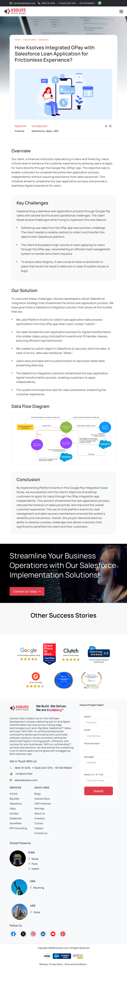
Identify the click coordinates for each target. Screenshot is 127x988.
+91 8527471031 (24, 774)
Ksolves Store (42, 798)
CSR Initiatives (42, 803)
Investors (39, 818)
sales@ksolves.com (26, 780)
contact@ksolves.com (24, 3)
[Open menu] (121, 11)
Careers (39, 828)
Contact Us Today (25, 591)
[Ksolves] (14, 11)
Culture (38, 823)
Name (87, 716)
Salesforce (44, 40)
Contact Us (40, 833)
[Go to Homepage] (13, 934)
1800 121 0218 (48, 3)
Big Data (14, 798)
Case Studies (29, 40)
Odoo (13, 808)
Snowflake (16, 823)
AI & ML (14, 793)
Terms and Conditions (75, 964)
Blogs (37, 793)
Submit (98, 791)
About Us (39, 813)
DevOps (14, 813)
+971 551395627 (87, 3)
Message (89, 756)
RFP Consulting (18, 828)
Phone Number (92, 743)
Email (87, 730)
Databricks (16, 818)
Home (17, 40)
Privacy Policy (56, 964)
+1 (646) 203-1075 (67, 3)
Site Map (39, 808)
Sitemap (43, 964)
